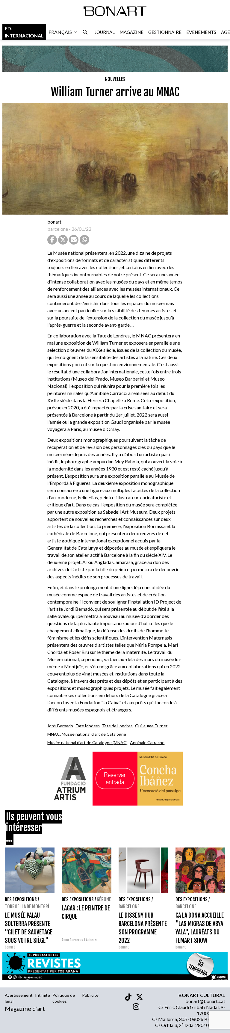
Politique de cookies (63, 998)
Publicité (90, 995)
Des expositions (21, 899)
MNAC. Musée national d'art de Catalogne (86, 734)
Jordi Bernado (60, 725)
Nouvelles (115, 79)
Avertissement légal (19, 998)
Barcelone (129, 907)
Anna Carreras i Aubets (79, 940)
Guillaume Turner (151, 725)
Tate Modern (87, 725)
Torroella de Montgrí (27, 907)
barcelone (57, 229)
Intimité (42, 995)
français (60, 32)
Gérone (104, 899)
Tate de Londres (117, 725)
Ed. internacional (24, 31)
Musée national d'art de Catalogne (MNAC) (87, 742)
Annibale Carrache (147, 742)
